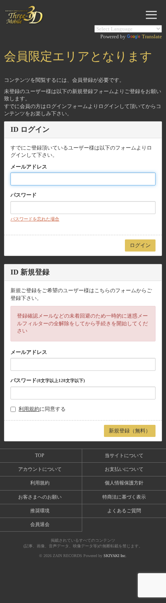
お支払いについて (124, 469)
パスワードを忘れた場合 (34, 218)
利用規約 (29, 409)
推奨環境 (40, 511)
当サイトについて (124, 455)
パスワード (23, 195)
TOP (39, 455)
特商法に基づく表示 (124, 497)
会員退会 (40, 524)
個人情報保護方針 (124, 483)
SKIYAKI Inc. (115, 555)
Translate (152, 36)
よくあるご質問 (124, 511)
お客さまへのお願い (40, 497)
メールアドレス (28, 167)
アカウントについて (40, 469)
